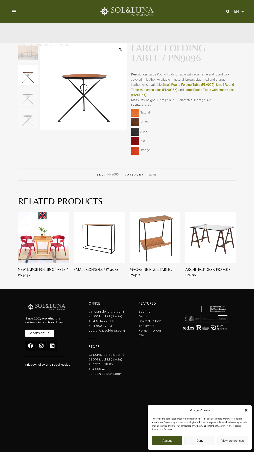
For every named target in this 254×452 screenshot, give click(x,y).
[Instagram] (41, 346)
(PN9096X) (138, 95)
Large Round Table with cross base (209, 90)
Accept (167, 440)
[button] (246, 410)
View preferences (232, 440)
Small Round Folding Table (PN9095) (188, 85)
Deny (199, 440)
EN (236, 11)
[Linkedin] (52, 346)
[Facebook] (30, 346)
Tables (152, 174)
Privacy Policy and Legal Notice (47, 364)
